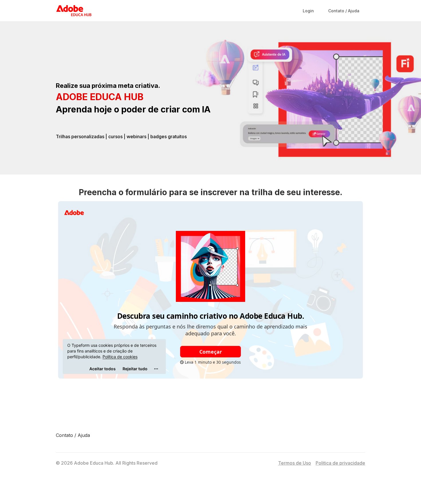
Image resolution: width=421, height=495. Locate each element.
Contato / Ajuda (73, 435)
